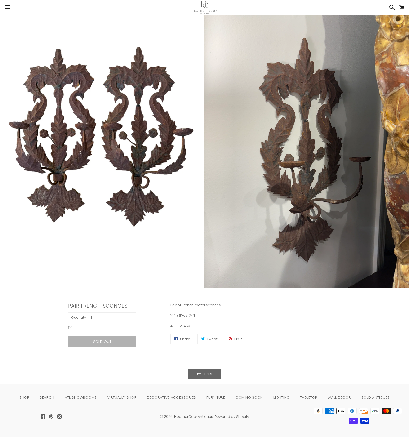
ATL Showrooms (81, 397)
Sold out (102, 341)
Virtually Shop (122, 397)
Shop (24, 397)
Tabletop (308, 397)
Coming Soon (249, 397)
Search (47, 397)
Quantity (78, 317)
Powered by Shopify (232, 416)
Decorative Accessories (171, 397)
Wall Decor (339, 397)
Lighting (281, 397)
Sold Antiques (375, 397)
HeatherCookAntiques (193, 416)
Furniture (215, 397)
